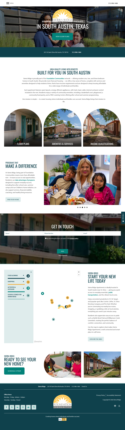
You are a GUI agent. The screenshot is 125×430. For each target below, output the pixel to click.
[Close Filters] (31, 272)
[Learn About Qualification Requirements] (102, 128)
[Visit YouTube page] (28, 407)
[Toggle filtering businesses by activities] (28, 288)
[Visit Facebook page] (6, 407)
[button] (13, 199)
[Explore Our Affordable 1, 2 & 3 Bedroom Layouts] (23, 128)
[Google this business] (34, 407)
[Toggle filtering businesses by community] (28, 295)
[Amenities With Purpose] (62, 128)
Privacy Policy (100, 395)
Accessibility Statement (114, 395)
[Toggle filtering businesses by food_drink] (28, 276)
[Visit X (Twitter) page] (12, 407)
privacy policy (74, 238)
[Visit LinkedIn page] (17, 407)
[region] (57, 306)
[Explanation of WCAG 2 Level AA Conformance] (62, 419)
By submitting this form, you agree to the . (63, 238)
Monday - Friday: (9, 397)
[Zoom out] (79, 274)
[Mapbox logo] (38, 342)
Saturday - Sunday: (10, 400)
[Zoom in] (79, 272)
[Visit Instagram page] (23, 407)
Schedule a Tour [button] (14, 371)
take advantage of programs (25, 180)
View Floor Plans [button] (62, 37)
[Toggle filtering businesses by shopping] (28, 282)
